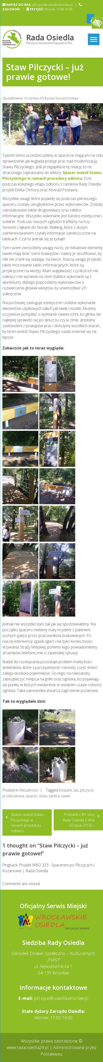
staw (43, 795)
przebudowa (13, 795)
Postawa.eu (51, 1054)
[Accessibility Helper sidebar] (97, 23)
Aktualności (29, 790)
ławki (66, 795)
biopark (65, 790)
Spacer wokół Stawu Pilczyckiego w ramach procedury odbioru (27, 822)
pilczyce (86, 790)
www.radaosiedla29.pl (28, 1047)
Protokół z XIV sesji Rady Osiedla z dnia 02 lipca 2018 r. (79, 820)
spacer (31, 795)
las (76, 790)
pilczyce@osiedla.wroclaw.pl (61, 998)
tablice (54, 795)
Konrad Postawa (66, 98)
